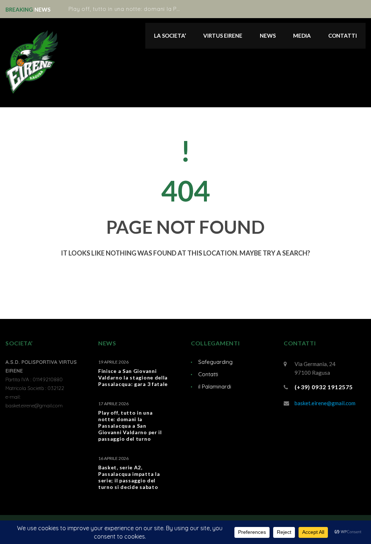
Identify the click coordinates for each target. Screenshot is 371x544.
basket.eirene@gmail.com (325, 403)
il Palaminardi (214, 386)
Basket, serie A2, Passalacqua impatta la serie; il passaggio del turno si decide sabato (129, 477)
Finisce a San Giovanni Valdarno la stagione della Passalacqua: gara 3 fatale (133, 377)
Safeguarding (215, 361)
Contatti (208, 374)
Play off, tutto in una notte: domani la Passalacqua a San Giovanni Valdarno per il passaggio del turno (130, 426)
